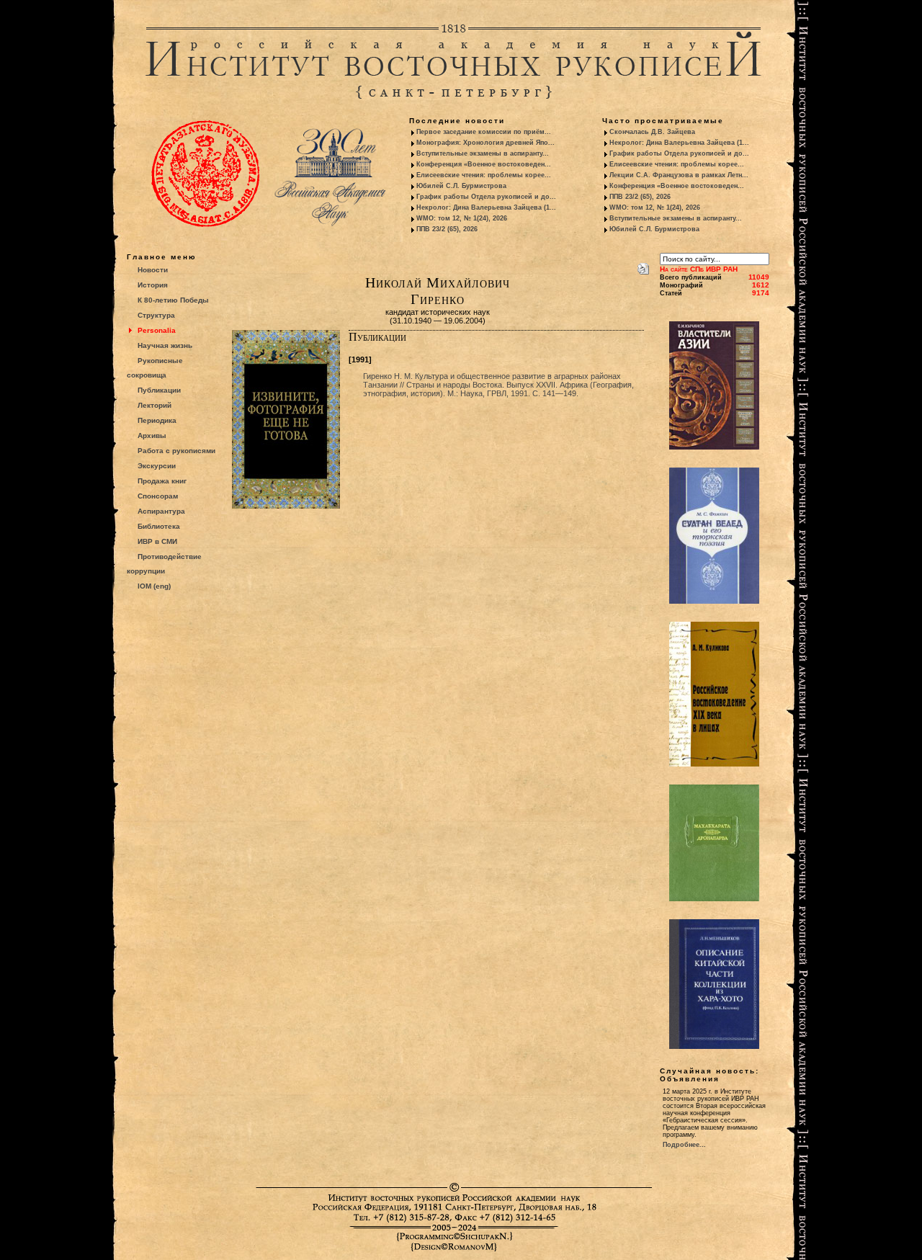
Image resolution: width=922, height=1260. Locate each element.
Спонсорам (158, 496)
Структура (156, 315)
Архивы (152, 435)
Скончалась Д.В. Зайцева (652, 131)
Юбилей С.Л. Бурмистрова (461, 185)
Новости (153, 270)
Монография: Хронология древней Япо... (485, 142)
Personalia (157, 330)
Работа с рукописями (176, 451)
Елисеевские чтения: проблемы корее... (483, 175)
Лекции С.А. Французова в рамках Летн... (678, 175)
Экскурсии (157, 466)
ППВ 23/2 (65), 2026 (447, 229)
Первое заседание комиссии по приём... (483, 131)
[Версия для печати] (643, 266)
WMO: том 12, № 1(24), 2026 (461, 218)
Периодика (157, 420)
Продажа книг (162, 481)
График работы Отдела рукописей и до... (486, 196)
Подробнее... (684, 1144)
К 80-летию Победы (173, 300)
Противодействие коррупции (164, 564)
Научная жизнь (165, 345)
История (153, 285)
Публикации (159, 390)
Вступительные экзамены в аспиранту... (482, 153)
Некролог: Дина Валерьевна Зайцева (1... (486, 207)
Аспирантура (161, 511)
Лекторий (154, 405)
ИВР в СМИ (157, 541)
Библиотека (159, 526)
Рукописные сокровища (155, 368)
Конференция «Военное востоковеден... (483, 164)
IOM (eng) (154, 586)
